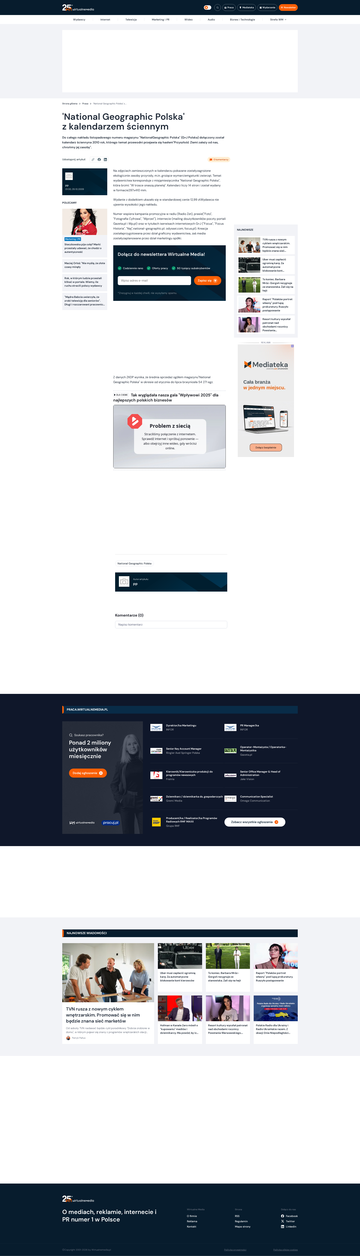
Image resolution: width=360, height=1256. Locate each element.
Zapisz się (205, 280)
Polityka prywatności (235, 1249)
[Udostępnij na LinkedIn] (105, 159)
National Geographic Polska (135, 563)
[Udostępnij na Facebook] (101, 159)
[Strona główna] (78, 7)
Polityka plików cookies (285, 1249)
